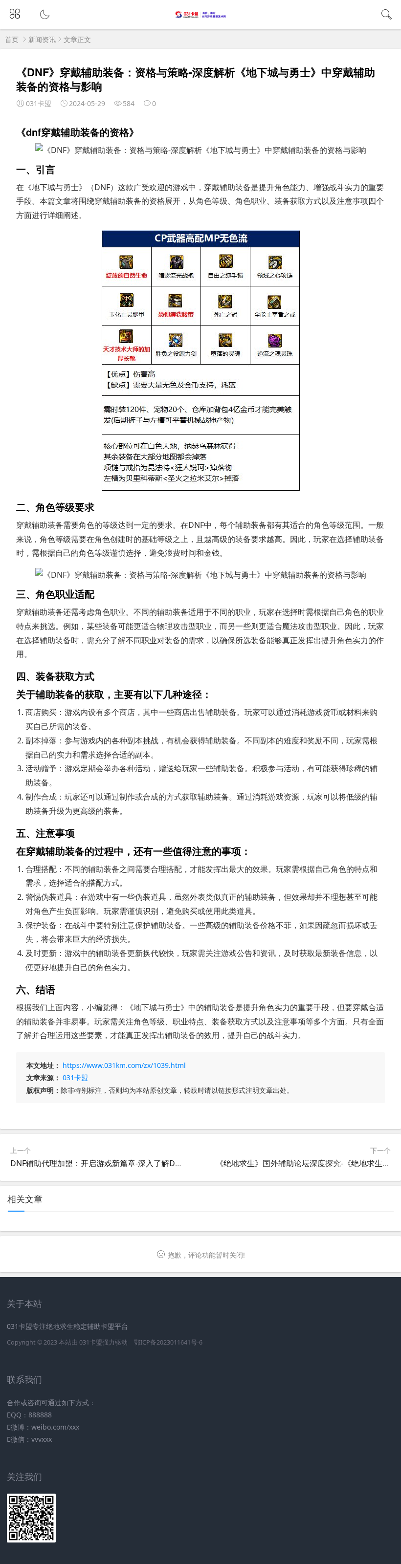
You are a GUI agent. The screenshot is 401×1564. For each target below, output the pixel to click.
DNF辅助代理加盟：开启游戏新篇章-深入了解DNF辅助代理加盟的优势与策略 (144, 1163)
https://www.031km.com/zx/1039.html (124, 1065)
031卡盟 (75, 1077)
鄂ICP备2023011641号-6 (168, 1342)
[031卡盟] (201, 16)
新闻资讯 (42, 39)
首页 (12, 39)
